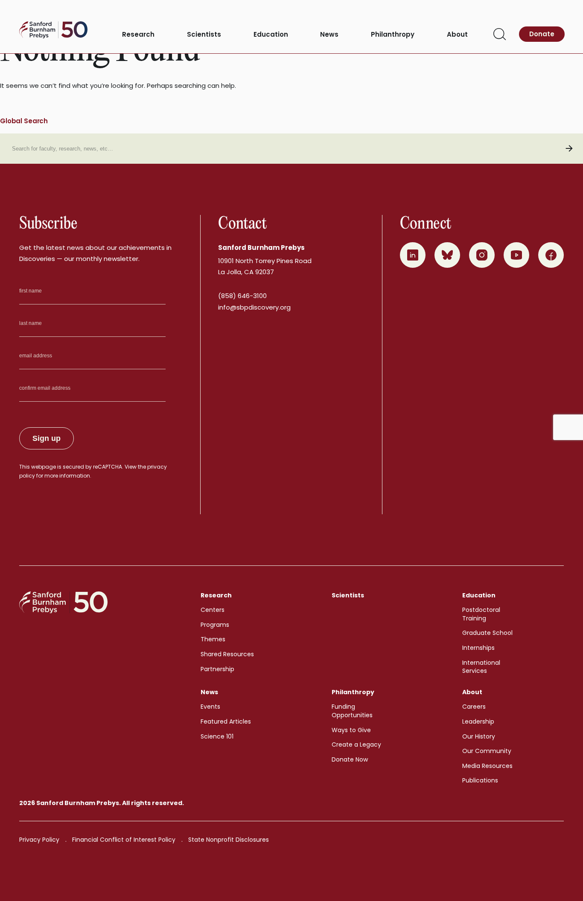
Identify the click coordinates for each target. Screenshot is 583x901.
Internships (478, 647)
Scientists (204, 35)
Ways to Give (351, 730)
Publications (480, 780)
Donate (541, 33)
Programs (215, 624)
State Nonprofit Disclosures (228, 839)
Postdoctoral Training (481, 614)
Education (271, 35)
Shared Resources (227, 654)
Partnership (217, 669)
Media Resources (487, 766)
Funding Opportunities (352, 710)
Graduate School (487, 633)
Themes (213, 639)
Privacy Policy (39, 839)
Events (210, 706)
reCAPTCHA (107, 466)
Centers (212, 609)
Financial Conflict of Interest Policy (123, 839)
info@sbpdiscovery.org (254, 307)
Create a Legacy (356, 744)
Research (138, 35)
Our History (478, 736)
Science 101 (217, 736)
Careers (474, 706)
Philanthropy (392, 35)
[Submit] (569, 148)
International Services (481, 666)
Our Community (486, 751)
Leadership (478, 721)
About (457, 35)
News (329, 35)
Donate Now (350, 759)
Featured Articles (226, 721)
